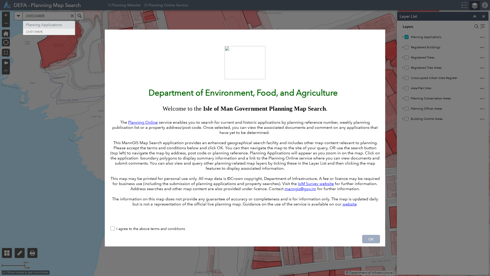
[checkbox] (245, 229)
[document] (245, 126)
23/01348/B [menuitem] (34, 32)
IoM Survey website (316, 183)
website (349, 204)
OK (371, 239)
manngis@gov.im (300, 188)
